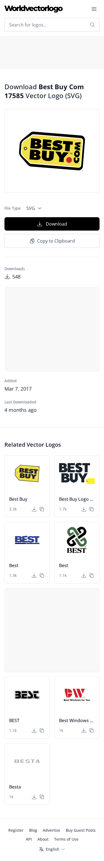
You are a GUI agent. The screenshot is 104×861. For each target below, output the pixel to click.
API (29, 839)
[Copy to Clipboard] (42, 509)
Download (56, 224)
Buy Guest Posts (81, 830)
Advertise (51, 830)
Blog (33, 830)
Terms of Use (66, 839)
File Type (12, 208)
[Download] (34, 509)
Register (16, 830)
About (43, 839)
